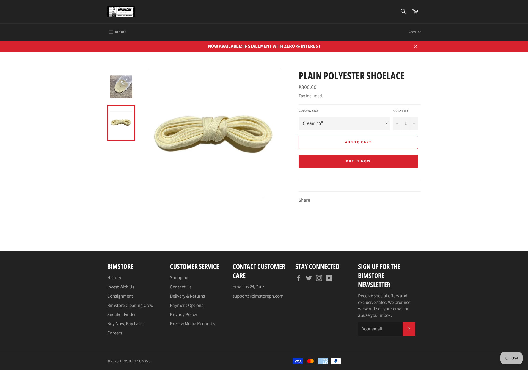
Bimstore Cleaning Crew (130, 305)
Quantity (400, 111)
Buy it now (358, 161)
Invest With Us (120, 287)
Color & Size (308, 111)
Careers (114, 333)
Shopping (179, 277)
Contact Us (180, 287)
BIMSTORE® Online (134, 361)
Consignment (120, 296)
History (114, 277)
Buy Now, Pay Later (125, 323)
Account (415, 31)
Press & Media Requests (192, 323)
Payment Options (186, 305)
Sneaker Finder (121, 314)
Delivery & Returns (187, 296)
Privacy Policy (183, 314)
